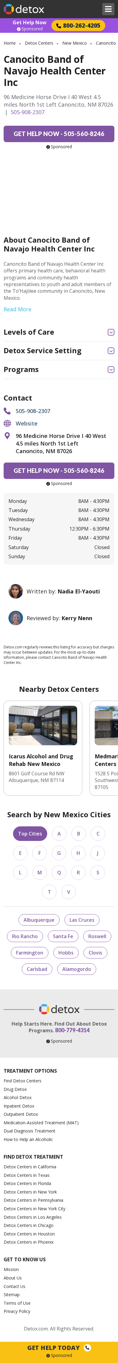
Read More (17, 309)
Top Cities (30, 833)
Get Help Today (54, 1348)
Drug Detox (15, 1089)
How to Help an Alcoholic (28, 1139)
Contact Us (14, 1286)
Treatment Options (30, 1071)
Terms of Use (17, 1303)
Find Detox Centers (22, 1081)
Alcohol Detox (17, 1097)
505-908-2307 (27, 112)
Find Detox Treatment (33, 1156)
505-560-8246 (59, 133)
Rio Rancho (25, 936)
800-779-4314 (72, 1030)
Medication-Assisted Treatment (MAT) (41, 1123)
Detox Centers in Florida (27, 1183)
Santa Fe (63, 936)
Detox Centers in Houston (29, 1234)
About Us (13, 1278)
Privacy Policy (17, 1311)
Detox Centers (39, 43)
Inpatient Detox (19, 1106)
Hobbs (66, 952)
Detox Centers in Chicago (29, 1225)
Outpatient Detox (21, 1114)
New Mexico (74, 43)
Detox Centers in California (30, 1167)
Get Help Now (30, 22)
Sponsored (32, 29)
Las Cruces (82, 920)
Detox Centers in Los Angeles (33, 1217)
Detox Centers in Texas (27, 1175)
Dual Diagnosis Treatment (29, 1131)
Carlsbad (37, 969)
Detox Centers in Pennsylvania (33, 1200)
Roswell (97, 936)
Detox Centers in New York (30, 1192)
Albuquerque (39, 920)
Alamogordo (76, 969)
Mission (11, 1269)
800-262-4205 (81, 25)
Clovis (95, 952)
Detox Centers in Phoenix (29, 1242)
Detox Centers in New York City (34, 1208)
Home (10, 43)
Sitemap (12, 1294)
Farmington (29, 952)
